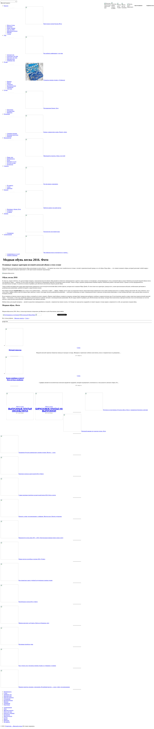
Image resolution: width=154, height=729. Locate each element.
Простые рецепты (9, 697)
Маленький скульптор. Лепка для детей (54, 156)
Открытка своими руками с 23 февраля (54, 80)
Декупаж (9, 88)
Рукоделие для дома (12, 56)
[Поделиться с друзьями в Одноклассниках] (38, 315)
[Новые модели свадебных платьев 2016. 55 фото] (9, 559)
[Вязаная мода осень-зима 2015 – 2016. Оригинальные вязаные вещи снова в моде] (9, 537)
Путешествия (10, 111)
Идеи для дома (8, 712)
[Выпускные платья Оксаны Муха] (34, 23)
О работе (9, 212)
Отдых (6, 90)
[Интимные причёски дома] (9, 644)
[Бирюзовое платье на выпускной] (49, 419)
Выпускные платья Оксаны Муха (52, 23)
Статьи (9, 34)
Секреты (6, 166)
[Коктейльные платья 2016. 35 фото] (9, 601)
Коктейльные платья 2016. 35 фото (28, 601)
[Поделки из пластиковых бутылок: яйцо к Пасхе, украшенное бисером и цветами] (94, 410)
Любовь (6, 213)
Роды (8, 160)
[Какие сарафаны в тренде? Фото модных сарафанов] (14, 373)
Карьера (6, 189)
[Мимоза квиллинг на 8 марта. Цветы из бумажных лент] (9, 623)
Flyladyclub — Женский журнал (13, 726)
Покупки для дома (12, 57)
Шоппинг (9, 112)
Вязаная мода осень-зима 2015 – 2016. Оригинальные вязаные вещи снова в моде (41, 537)
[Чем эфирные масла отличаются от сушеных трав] (34, 252)
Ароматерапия (8, 234)
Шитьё (9, 83)
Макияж (9, 32)
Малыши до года (11, 161)
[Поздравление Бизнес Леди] (34, 108)
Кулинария (7, 114)
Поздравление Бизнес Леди (50, 108)
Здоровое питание (12, 133)
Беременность (11, 158)
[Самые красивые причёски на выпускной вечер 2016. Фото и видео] (9, 495)
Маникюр (9, 26)
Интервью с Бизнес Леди (14, 209)
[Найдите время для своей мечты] (34, 207)
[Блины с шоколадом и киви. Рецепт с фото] (34, 132)
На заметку (10, 185)
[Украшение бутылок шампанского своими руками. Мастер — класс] (9, 452)
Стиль (8, 187)
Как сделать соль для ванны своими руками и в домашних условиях (37, 665)
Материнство (7, 138)
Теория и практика (12, 255)
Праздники (10, 109)
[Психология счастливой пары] (34, 231)
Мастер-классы (8, 716)
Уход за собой (11, 29)
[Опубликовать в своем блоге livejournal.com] (11, 315)
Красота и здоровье (9, 713)
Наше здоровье (11, 28)
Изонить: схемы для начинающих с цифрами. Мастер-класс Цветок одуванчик (40, 516)
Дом (5, 35)
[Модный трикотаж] (14, 345)
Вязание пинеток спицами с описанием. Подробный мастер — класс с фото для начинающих (44, 687)
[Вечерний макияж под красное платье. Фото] (72, 431)
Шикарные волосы (12, 31)
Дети (5, 709)
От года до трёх (11, 163)
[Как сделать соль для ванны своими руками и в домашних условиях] (9, 665)
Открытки (10, 84)
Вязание (9, 81)
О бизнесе (10, 210)
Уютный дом (10, 55)
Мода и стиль (20, 406)
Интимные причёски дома (26, 644)
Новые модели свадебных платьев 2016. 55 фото (32, 559)
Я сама (6, 62)
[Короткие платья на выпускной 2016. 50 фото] (9, 473)
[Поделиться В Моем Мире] (27, 315)
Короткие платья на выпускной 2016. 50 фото (31, 473)
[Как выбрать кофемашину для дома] (34, 53)
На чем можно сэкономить (50, 184)
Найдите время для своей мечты (52, 207)
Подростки (10, 164)
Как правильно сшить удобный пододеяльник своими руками (35, 580)
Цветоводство (11, 59)
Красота (6, 5)
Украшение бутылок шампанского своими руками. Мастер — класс (37, 452)
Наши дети (10, 157)
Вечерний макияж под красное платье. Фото (93, 431)
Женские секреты (19, 318)
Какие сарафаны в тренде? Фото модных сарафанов (15, 379)
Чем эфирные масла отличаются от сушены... (55, 252)
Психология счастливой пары (51, 231)
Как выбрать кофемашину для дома (53, 53)
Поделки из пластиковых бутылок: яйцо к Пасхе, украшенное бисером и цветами (125, 410)
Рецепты (9, 136)
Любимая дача (11, 60)
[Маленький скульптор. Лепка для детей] (34, 156)
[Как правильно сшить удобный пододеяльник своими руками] (9, 580)
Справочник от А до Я (13, 254)
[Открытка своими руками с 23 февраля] (34, 80)
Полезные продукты (12, 135)
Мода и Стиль (11, 25)
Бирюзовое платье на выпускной (49, 409)
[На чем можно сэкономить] (34, 184)
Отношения (10, 233)
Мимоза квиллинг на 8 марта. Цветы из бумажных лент (34, 623)
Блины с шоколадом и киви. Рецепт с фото (55, 132)
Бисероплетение (11, 86)
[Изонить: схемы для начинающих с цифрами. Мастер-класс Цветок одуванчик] (9, 516)
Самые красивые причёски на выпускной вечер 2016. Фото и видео (37, 495)
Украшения (10, 87)
